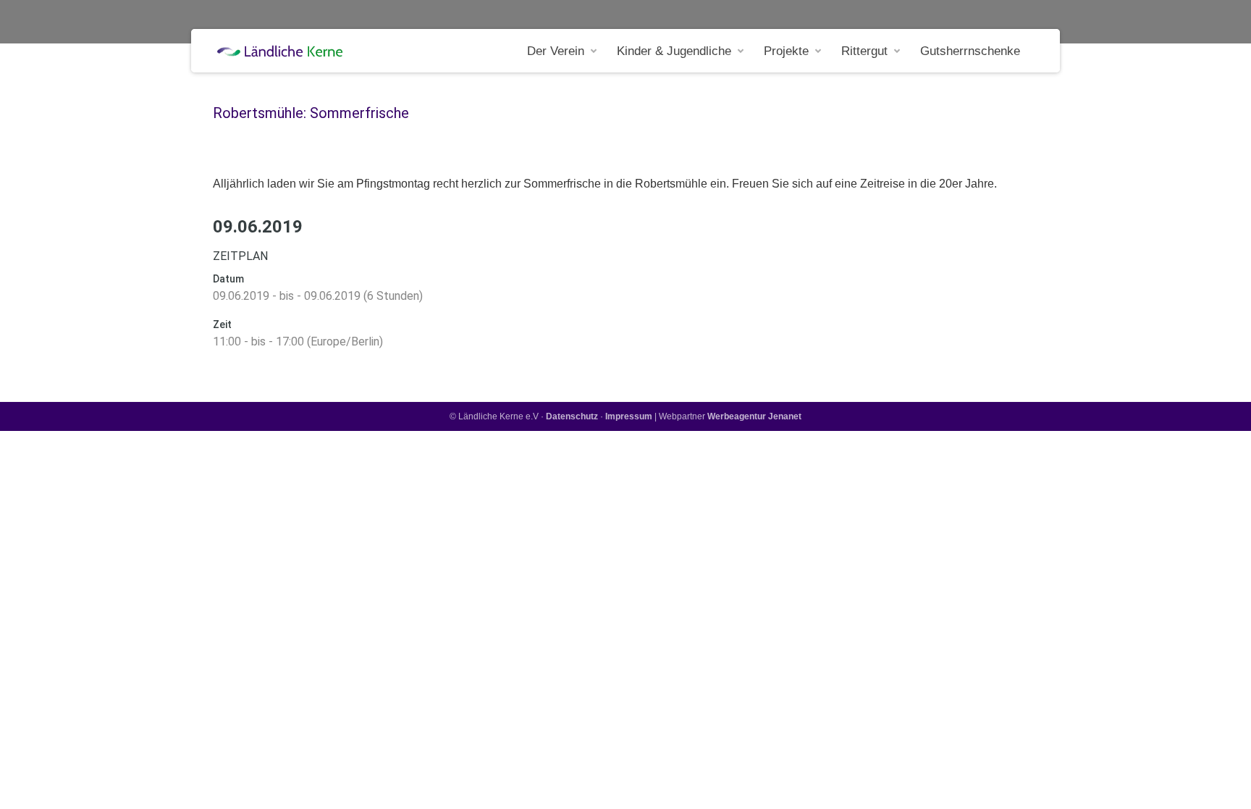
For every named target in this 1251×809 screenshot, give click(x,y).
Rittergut (864, 51)
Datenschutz (572, 416)
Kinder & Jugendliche (674, 51)
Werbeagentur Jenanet (754, 416)
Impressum (628, 416)
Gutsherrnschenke (970, 51)
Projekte (786, 51)
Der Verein (555, 51)
